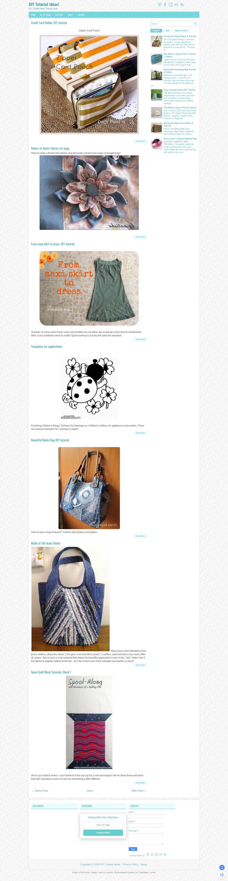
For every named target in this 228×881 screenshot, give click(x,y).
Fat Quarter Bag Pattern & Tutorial (180, 36)
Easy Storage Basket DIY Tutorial (179, 90)
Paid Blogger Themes (148, 872)
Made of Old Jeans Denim (45, 543)
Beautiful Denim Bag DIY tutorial (50, 440)
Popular (156, 31)
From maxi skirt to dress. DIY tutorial (52, 244)
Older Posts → (138, 790)
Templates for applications (46, 346)
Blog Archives (181, 31)
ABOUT (70, 14)
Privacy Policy (130, 864)
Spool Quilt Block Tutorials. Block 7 (51, 672)
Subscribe (103, 832)
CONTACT (81, 14)
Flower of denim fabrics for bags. (50, 148)
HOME (33, 14)
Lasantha (109, 872)
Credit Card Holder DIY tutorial (49, 22)
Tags (167, 31)
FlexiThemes (85, 872)
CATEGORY (59, 14)
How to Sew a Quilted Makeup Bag (180, 138)
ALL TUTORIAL (45, 14)
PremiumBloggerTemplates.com (126, 872)
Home (90, 790)
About (144, 864)
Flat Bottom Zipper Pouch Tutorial (180, 107)
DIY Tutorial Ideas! (44, 4)
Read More (140, 141)
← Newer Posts (40, 790)
